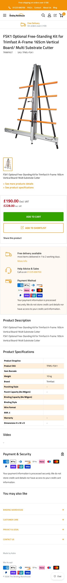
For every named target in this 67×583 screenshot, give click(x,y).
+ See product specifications (18, 187)
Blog (55, 7)
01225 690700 (18, 7)
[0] (61, 15)
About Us (47, 7)
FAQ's (29, 7)
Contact (37, 7)
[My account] (49, 15)
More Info (22, 261)
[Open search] (43, 15)
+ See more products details (18, 184)
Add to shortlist (35, 228)
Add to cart (33, 217)
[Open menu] (4, 15)
